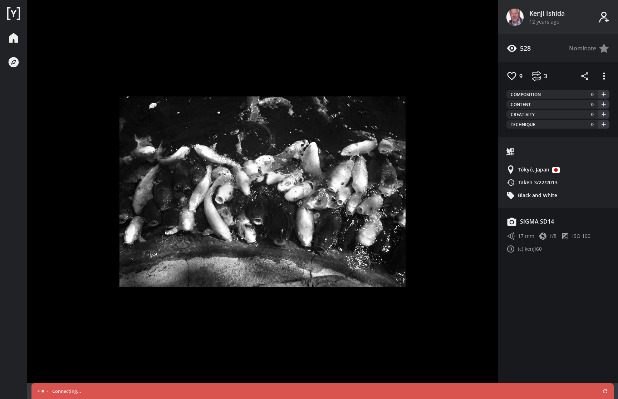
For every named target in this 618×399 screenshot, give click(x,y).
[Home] (13, 13)
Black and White (537, 195)
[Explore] (13, 62)
